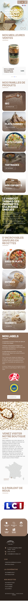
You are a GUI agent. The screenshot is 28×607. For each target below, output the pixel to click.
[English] (23, 5)
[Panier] (19, 2)
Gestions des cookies (9, 593)
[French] (25, 5)
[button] (21, 28)
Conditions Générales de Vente (13, 562)
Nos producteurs (9, 574)
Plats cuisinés (8, 586)
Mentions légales (9, 564)
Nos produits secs (10, 582)
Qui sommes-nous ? (10, 572)
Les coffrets (8, 588)
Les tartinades (8, 584)
